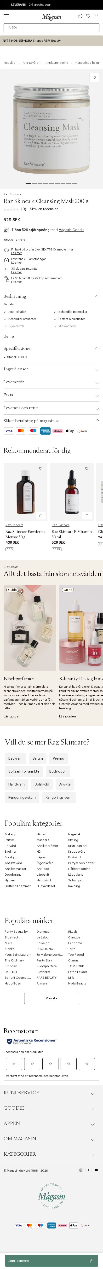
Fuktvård (74, 857)
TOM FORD (76, 966)
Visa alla (51, 998)
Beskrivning (15, 296)
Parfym (10, 840)
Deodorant (13, 874)
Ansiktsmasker (15, 868)
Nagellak (74, 834)
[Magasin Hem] (51, 17)
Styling (73, 840)
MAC (8, 943)
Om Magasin (20, 1138)
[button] (80, 16)
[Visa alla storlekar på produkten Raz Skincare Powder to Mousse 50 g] (10, 549)
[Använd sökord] (9, 27)
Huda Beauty (77, 983)
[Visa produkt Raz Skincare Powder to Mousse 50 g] (25, 492)
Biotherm (43, 971)
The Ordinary (14, 960)
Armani (42, 983)
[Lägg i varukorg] (41, 515)
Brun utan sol (77, 845)
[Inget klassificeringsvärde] (12, 209)
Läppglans (75, 874)
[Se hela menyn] (6, 16)
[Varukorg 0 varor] (96, 16)
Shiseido (43, 943)
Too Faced (76, 954)
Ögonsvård (45, 863)
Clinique (74, 937)
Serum (38, 758)
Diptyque (43, 931)
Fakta (8, 395)
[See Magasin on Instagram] (81, 1171)
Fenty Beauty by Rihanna (22, 931)
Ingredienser (16, 369)
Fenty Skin (44, 960)
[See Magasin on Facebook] (88, 1171)
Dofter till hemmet (18, 886)
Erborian (11, 966)
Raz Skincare (12, 194)
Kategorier (20, 1154)
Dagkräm (15, 758)
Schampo (75, 880)
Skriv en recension (44, 209)
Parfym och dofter (81, 863)
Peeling (58, 758)
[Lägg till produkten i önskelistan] (94, 77)
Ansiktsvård (13, 863)
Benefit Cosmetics (18, 977)
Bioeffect (11, 937)
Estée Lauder (77, 971)
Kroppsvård (77, 851)
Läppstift (43, 874)
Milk (71, 977)
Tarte (71, 948)
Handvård (44, 880)
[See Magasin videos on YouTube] (96, 1171)
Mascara (43, 840)
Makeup (10, 834)
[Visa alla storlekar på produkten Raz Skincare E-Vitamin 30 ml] (57, 549)
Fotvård (10, 845)
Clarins (73, 960)
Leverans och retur (21, 408)
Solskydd (42, 784)
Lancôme (75, 943)
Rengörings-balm (59, 797)
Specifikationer (18, 348)
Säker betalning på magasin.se (31, 421)
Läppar (42, 857)
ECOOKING (45, 948)
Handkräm (16, 784)
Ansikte (65, 784)
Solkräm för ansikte (23, 771)
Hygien (10, 880)
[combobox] (51, 27)
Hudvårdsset (46, 886)
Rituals (73, 931)
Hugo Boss (13, 983)
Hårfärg (42, 834)
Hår (39, 851)
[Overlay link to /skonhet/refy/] (51, 40)
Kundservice (21, 1092)
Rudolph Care (47, 966)
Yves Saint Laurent (18, 954)
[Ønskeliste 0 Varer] (88, 16)
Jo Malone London (50, 954)
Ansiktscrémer (47, 845)
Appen (12, 1123)
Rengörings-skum (22, 797)
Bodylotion (58, 771)
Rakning (74, 886)
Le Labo (42, 937)
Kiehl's (9, 948)
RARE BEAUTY (47, 977)
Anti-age (43, 868)
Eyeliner (11, 851)
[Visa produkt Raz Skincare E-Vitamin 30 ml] (72, 492)
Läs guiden (12, 716)
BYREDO (11, 971)
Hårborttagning (79, 868)
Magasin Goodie (71, 230)
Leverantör (14, 382)
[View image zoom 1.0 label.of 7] (51, 128)
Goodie (14, 1108)
